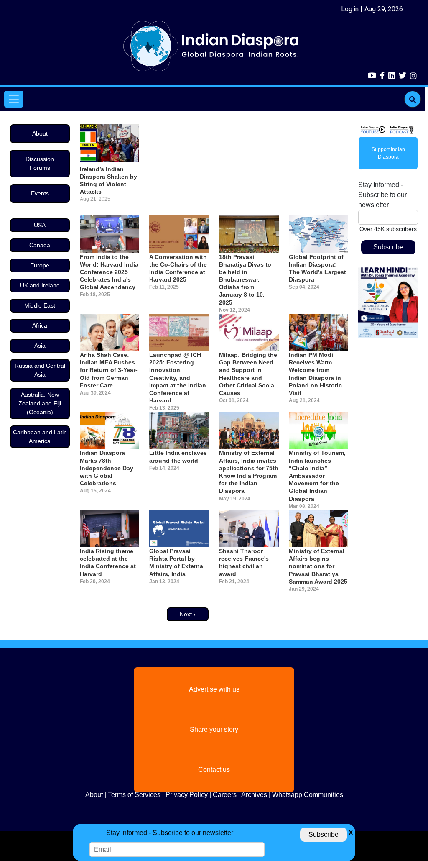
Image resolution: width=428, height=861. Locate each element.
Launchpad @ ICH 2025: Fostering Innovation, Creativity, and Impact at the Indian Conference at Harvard (177, 377)
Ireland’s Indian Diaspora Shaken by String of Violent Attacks (108, 180)
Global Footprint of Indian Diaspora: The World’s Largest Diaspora (317, 268)
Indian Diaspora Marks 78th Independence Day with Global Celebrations (106, 468)
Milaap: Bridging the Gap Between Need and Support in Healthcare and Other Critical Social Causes (248, 373)
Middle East (39, 305)
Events (40, 193)
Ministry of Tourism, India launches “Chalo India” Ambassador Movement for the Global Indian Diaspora (317, 475)
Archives (254, 794)
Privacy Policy (187, 794)
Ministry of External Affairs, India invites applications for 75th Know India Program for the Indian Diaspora (248, 471)
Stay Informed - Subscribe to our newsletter (382, 194)
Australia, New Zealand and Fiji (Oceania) (39, 403)
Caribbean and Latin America (40, 436)
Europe (39, 265)
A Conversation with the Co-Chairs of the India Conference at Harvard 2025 (178, 268)
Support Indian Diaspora (388, 153)
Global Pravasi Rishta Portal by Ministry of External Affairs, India (177, 562)
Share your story (214, 729)
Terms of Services (134, 794)
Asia (40, 345)
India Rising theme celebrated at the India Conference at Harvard (108, 562)
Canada (39, 245)
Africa (39, 325)
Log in (350, 9)
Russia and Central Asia (40, 370)
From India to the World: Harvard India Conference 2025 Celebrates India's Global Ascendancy (109, 272)
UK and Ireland (40, 285)
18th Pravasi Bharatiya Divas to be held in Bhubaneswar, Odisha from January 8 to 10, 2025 (245, 280)
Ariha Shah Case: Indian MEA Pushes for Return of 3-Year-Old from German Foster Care (109, 370)
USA (40, 225)
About (40, 133)
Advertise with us (214, 689)
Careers (225, 794)
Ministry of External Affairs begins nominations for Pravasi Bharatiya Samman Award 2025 (318, 566)
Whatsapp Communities (307, 794)
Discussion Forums (39, 163)
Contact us (214, 769)
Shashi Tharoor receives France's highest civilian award (244, 562)
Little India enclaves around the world (178, 456)
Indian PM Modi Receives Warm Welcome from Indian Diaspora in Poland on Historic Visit (315, 373)
